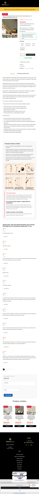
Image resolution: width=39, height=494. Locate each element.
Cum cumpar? (19, 464)
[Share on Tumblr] (28, 68)
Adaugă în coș (31, 54)
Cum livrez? (19, 468)
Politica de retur (19, 460)
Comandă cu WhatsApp (28, 57)
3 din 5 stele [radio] (6, 379)
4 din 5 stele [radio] (7, 379)
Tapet (24, 66)
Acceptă (20, 487)
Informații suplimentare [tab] (23, 73)
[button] (37, 480)
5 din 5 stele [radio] (8, 379)
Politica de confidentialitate (19, 456)
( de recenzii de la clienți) (28, 19)
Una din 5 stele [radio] (4, 379)
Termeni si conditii (19, 454)
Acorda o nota (6, 378)
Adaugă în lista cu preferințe (25, 62)
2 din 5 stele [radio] (5, 379)
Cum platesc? (19, 466)
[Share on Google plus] (29, 68)
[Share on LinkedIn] (27, 68)
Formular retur (19, 462)
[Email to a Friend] (32, 68)
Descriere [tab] (12, 73)
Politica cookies (19, 458)
